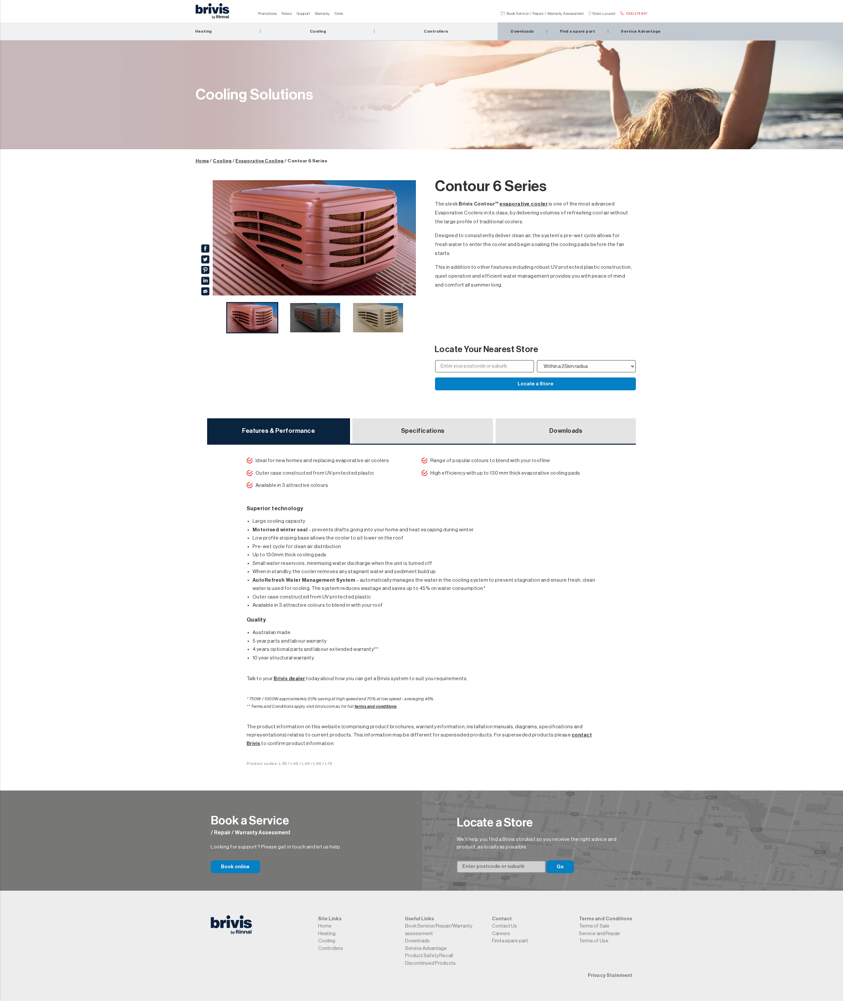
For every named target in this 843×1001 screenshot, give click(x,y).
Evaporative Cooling (259, 161)
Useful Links (419, 918)
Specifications (423, 431)
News (287, 13)
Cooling (222, 161)
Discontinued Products (430, 963)
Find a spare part (510, 940)
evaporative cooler (524, 204)
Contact (502, 918)
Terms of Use (593, 940)
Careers (501, 933)
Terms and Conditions (605, 918)
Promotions (267, 13)
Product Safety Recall (429, 955)
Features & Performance (278, 431)
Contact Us (504, 926)
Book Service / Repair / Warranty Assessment (545, 13)
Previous (220, 239)
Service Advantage (426, 948)
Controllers (330, 948)
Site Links (329, 918)
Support (303, 13)
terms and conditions (376, 706)
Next (409, 239)
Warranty (322, 13)
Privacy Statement (610, 975)
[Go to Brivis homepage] (212, 12)
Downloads (566, 431)
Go (560, 866)
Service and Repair (599, 933)
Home (202, 161)
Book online (235, 866)
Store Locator (604, 13)
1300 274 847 (637, 13)
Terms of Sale (594, 926)
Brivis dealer (289, 678)
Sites (339, 13)
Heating (327, 933)
